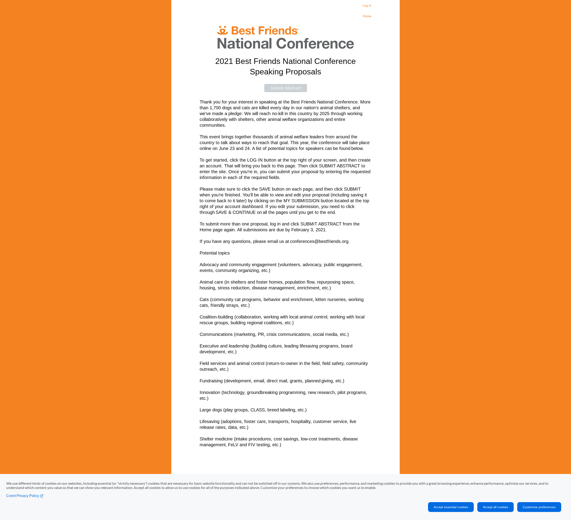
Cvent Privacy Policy (23, 496)
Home (367, 16)
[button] (285, 88)
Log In (366, 5)
